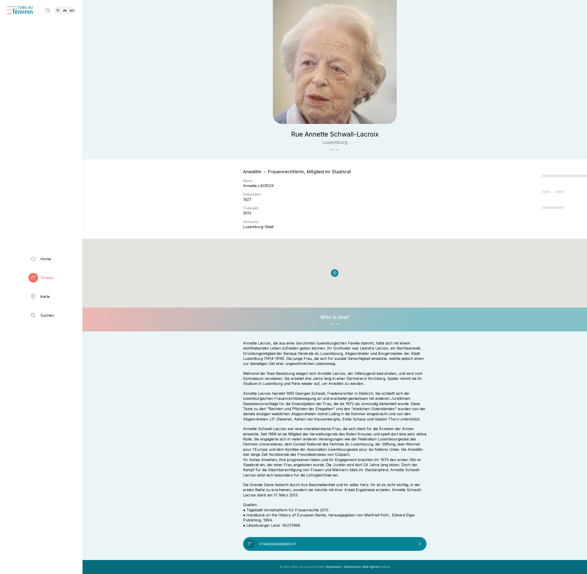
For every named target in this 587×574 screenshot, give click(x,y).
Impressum (333, 566)
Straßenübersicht (277, 544)
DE (65, 10)
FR (58, 10)
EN (72, 10)
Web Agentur (371, 566)
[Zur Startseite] (20, 10)
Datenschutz (352, 566)
